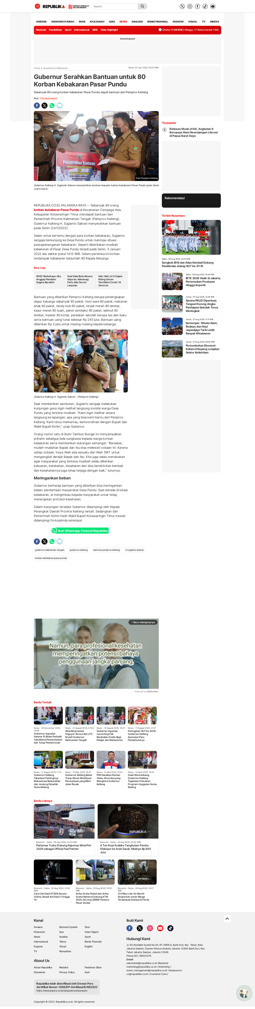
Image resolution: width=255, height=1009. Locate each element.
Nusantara (48, 68)
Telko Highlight (109, 29)
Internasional (81, 29)
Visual (62, 946)
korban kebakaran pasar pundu (51, 558)
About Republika (43, 967)
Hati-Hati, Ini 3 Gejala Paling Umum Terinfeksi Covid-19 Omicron (110, 281)
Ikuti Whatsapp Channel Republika (83, 531)
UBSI (95, 29)
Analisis (63, 936)
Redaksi (63, 967)
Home (37, 68)
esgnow (178, 21)
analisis (137, 21)
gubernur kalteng (79, 549)
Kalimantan (62, 68)
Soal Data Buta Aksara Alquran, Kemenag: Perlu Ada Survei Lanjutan (79, 281)
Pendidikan (55, 29)
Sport (68, 29)
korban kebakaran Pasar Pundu (57, 210)
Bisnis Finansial (157, 21)
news (123, 21)
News (37, 936)
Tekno (62, 941)
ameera (41, 21)
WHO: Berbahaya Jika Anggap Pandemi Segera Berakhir (48, 279)
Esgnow (38, 946)
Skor (87, 927)
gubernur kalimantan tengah (49, 549)
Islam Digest (91, 931)
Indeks (214, 21)
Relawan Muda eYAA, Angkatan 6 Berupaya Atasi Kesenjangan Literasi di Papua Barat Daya (193, 132)
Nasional (41, 29)
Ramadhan (65, 951)
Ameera (38, 927)
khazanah (97, 21)
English (89, 946)
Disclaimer (39, 972)
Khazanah (39, 931)
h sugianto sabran (134, 549)
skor (82, 21)
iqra (112, 21)
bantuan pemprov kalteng (106, 549)
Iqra (61, 931)
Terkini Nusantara (173, 215)
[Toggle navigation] (37, 6)
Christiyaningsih (48, 98)
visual (192, 21)
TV (204, 21)
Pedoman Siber (93, 967)
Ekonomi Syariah (62, 21)
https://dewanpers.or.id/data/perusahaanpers (61, 990)
